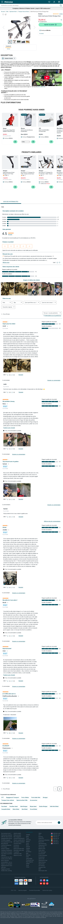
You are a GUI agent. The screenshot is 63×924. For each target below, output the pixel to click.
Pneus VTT (41, 838)
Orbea (27, 867)
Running (41, 836)
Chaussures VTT (43, 845)
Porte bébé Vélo (35, 797)
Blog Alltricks (4, 843)
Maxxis (28, 841)
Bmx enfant (25, 809)
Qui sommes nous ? (6, 833)
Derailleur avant (14, 806)
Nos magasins (17, 836)
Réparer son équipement (7, 863)
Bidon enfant (16, 809)
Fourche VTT (42, 853)
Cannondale (29, 858)
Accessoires (33, 800)
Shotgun (40, 13)
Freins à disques (43, 855)
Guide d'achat (9, 58)
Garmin (28, 846)
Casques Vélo (42, 867)
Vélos (40, 833)
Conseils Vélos (17, 843)
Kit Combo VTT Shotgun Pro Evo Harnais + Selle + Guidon (45, 173)
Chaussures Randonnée (45, 840)
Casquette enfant (5, 809)
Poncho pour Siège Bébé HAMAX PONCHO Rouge (9, 130)
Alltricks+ (3, 867)
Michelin (28, 855)
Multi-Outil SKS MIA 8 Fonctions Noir (44, 130)
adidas (28, 863)
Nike (27, 853)
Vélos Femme (42, 862)
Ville (7, 11)
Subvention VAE (17, 853)
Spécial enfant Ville (22, 800)
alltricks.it (55, 840)
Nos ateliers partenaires (20, 841)
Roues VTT (41, 841)
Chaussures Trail (43, 860)
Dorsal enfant (33, 809)
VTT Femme (42, 865)
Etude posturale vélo (19, 848)
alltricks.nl (55, 843)
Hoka (27, 856)
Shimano (28, 839)
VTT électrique (42, 852)
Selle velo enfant (54, 806)
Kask (27, 836)
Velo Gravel (41, 863)
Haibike (28, 848)
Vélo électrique (42, 843)
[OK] (59, 822)
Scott (27, 865)
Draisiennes (42, 857)
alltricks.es (56, 836)
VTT (2, 797)
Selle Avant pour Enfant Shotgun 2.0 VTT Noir (8, 173)
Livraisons (16, 845)
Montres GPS (42, 848)
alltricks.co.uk (56, 833)
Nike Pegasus (29, 861)
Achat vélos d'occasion (7, 852)
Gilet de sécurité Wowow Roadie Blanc (27, 130)
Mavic (27, 845)
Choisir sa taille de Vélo (20, 840)
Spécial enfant (13, 11)
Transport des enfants (23, 11)
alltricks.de (56, 838)
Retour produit (17, 835)
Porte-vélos (42, 850)
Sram (27, 843)
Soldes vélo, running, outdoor (8, 870)
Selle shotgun (23, 806)
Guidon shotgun (43, 806)
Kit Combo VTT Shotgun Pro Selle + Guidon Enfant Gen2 (27, 173)
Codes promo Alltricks (7, 858)
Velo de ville (42, 847)
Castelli (28, 834)
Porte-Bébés (25, 797)
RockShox (28, 851)
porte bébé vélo (41, 86)
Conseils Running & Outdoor (21, 838)
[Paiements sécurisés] (23, 882)
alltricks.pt (55, 841)
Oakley (28, 850)
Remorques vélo (43, 870)
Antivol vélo (41, 858)
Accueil (3, 11)
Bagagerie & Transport (12, 797)
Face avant (4, 806)
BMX (40, 869)
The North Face (30, 860)
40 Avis (8, 48)
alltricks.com (56, 835)
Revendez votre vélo (19, 850)
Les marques (29, 832)
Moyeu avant (33, 806)
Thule (27, 838)
